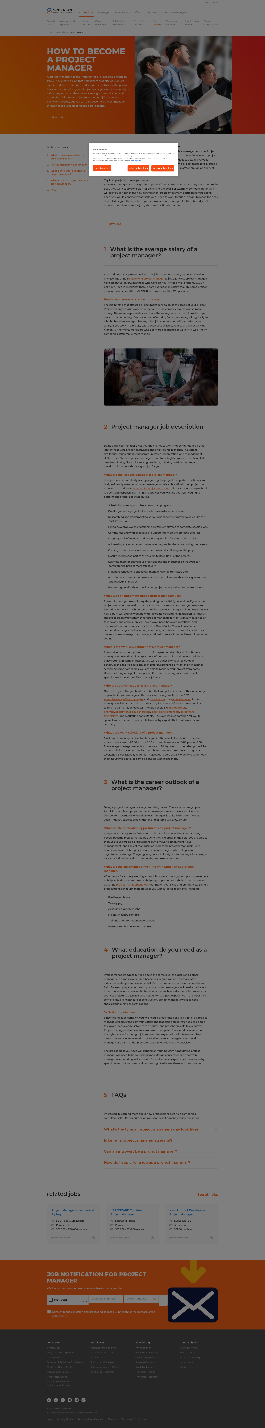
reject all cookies (138, 168)
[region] (133, 159)
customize (102, 168)
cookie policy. (136, 161)
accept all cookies (163, 168)
